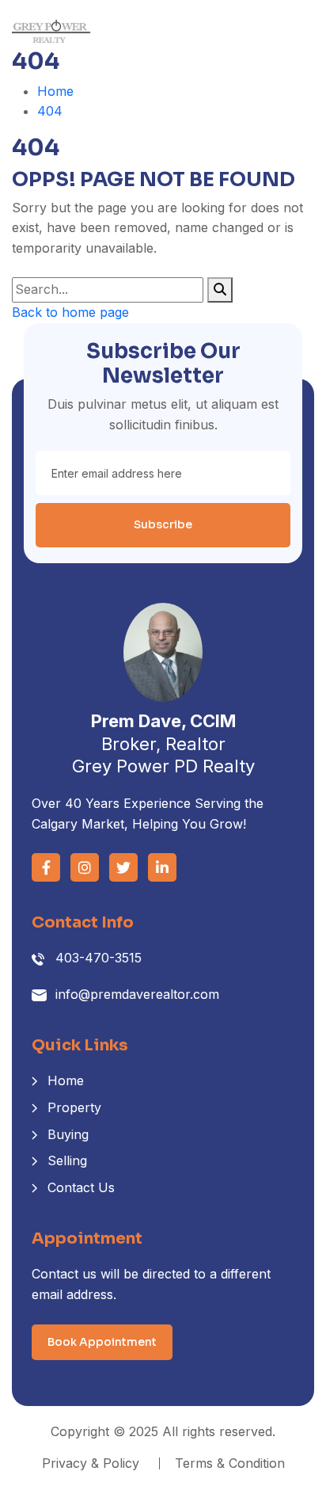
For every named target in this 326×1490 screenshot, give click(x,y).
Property (74, 1107)
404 (50, 111)
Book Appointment (102, 1342)
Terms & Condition (230, 1463)
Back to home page (70, 312)
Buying (68, 1134)
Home (55, 91)
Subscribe (163, 524)
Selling (67, 1160)
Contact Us (81, 1187)
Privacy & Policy (90, 1463)
